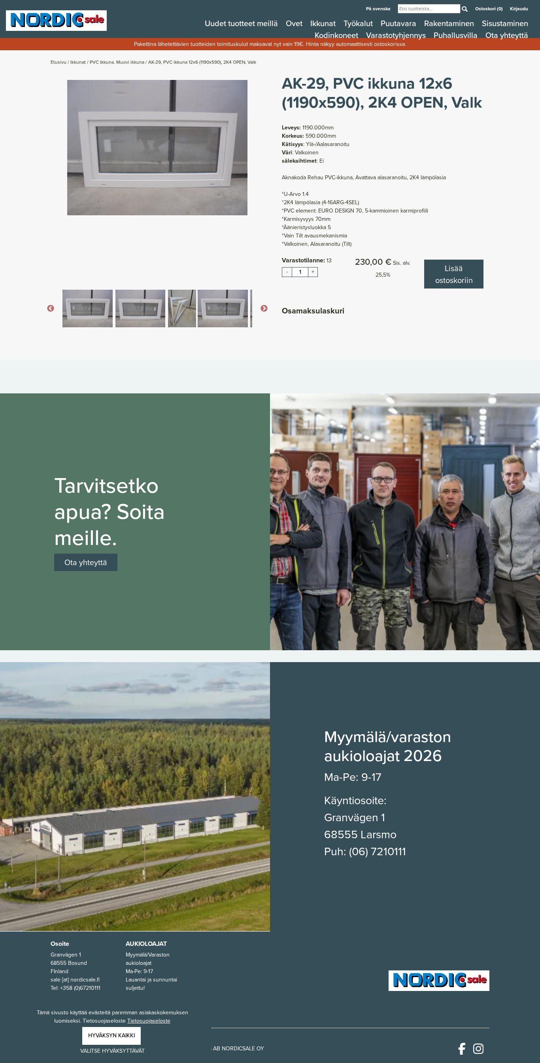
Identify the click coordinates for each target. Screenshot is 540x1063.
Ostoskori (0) (489, 8)
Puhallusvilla (457, 35)
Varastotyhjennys (397, 35)
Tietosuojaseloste (148, 1021)
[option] (157, 147)
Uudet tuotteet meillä (242, 23)
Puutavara (399, 23)
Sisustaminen (505, 23)
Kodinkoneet (337, 35)
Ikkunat (324, 23)
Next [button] (264, 309)
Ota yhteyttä (506, 35)
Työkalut (359, 23)
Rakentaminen (450, 23)
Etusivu (59, 62)
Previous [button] (51, 309)
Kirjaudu (519, 8)
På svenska (379, 8)
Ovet (295, 23)
